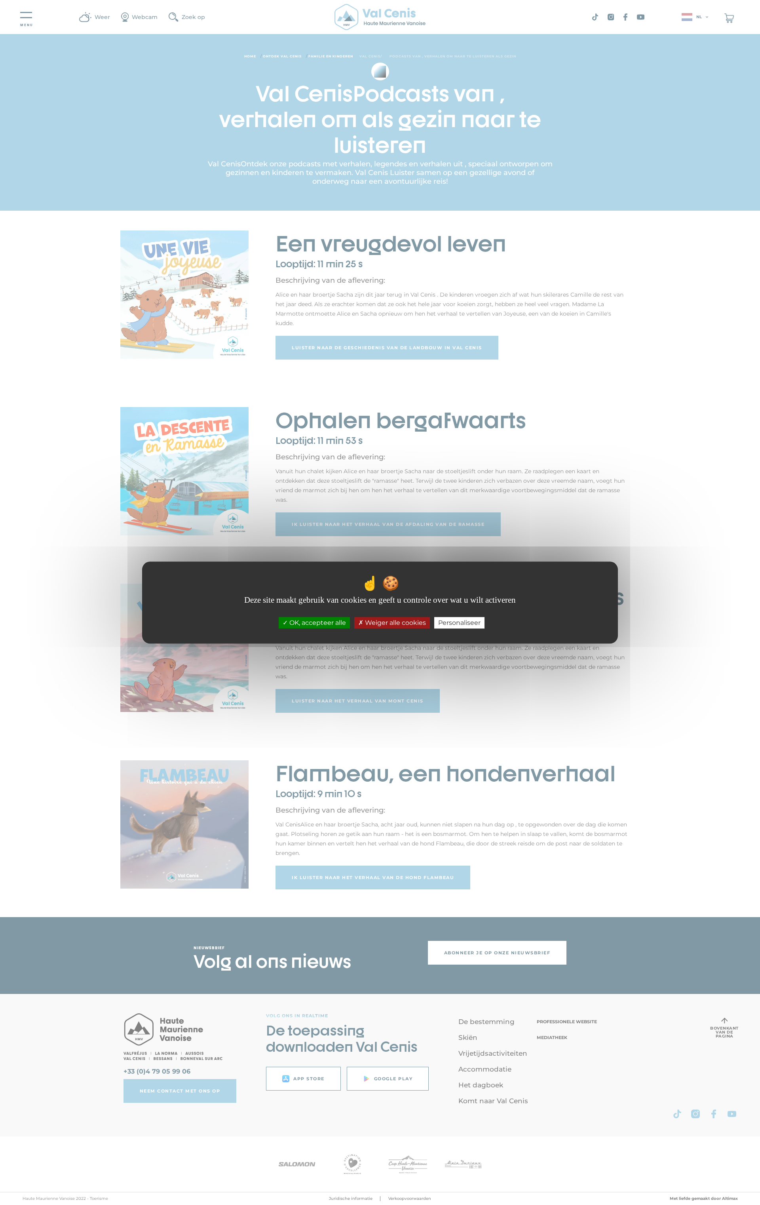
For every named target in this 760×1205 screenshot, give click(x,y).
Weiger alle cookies (394, 622)
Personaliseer (459, 622)
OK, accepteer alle (317, 622)
